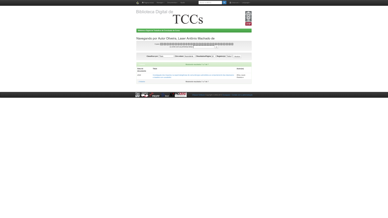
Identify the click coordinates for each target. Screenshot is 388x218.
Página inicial (148, 2)
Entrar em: (235, 2)
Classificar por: (152, 56)
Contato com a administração (242, 95)
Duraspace (226, 95)
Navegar (160, 2)
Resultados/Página (203, 56)
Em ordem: (179, 56)
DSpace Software (198, 95)
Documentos (171, 2)
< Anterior (141, 64)
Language (245, 2)
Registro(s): (221, 56)
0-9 (162, 44)
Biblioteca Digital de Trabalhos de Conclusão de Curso (159, 30)
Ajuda (182, 2)
